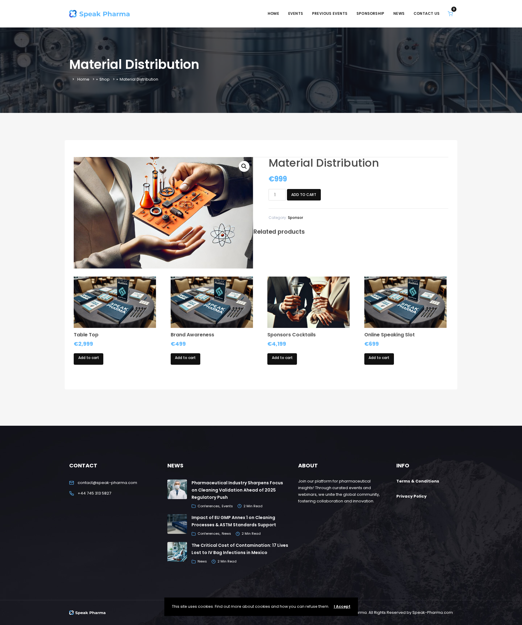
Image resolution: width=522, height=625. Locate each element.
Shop (104, 79)
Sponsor (295, 217)
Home (83, 79)
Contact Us (427, 13)
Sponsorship (370, 13)
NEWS (398, 13)
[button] (244, 166)
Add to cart (303, 194)
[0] (450, 13)
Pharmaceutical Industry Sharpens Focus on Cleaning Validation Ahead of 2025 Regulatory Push (237, 490)
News (226, 533)
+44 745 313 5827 (94, 493)
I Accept (342, 606)
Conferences (209, 506)
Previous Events (329, 13)
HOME (273, 13)
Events (227, 506)
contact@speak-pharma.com (107, 483)
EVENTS (295, 13)
